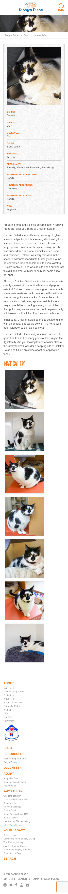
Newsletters (9, 720)
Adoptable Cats (10, 778)
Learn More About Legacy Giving (19, 838)
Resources (12, 754)
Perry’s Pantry (10, 762)
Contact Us (8, 695)
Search (9, 858)
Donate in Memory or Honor (16, 799)
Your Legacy (14, 830)
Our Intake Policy (11, 706)
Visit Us (7, 709)
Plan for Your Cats (12, 853)
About (8, 683)
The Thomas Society (13, 842)
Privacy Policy (50, 878)
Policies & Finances (13, 702)
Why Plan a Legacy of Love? (17, 849)
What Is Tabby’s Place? (14, 691)
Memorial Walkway (12, 806)
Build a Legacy (10, 817)
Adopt (8, 773)
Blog (7, 748)
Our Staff (7, 717)
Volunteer (12, 767)
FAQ (5, 713)
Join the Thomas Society (15, 845)
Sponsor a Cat (10, 803)
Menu (61, 7)
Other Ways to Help (12, 824)
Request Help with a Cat (15, 758)
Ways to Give (14, 791)
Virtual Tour (8, 698)
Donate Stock (10, 810)
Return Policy (9, 785)
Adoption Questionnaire (14, 781)
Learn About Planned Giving (16, 821)
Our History (8, 687)
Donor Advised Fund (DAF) (16, 813)
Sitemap (34, 878)
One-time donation (12, 795)
